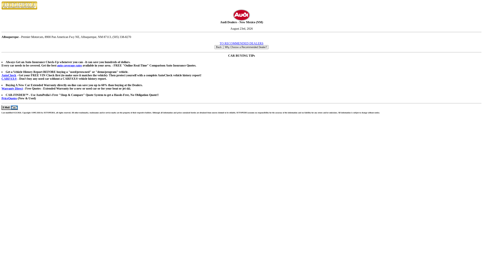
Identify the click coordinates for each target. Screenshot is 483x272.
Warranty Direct (12, 88)
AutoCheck (9, 75)
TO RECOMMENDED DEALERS (241, 43)
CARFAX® (9, 78)
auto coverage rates (69, 65)
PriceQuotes (9, 98)
